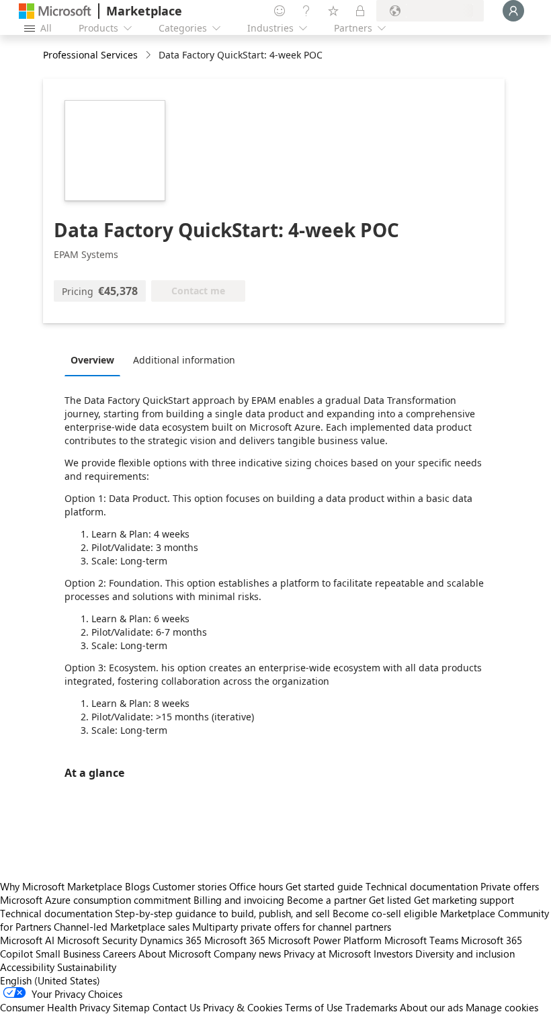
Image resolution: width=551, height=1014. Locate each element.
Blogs (137, 886)
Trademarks (371, 1007)
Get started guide (324, 886)
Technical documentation (422, 886)
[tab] (96, 359)
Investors (393, 953)
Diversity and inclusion (465, 953)
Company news (247, 953)
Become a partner (326, 899)
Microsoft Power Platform (325, 940)
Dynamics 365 (171, 940)
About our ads (431, 1007)
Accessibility (27, 967)
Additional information (184, 359)
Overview (92, 359)
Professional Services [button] (90, 54)
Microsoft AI (27, 940)
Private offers (509, 886)
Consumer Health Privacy (55, 1007)
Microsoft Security (97, 940)
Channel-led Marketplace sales (121, 926)
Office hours (256, 886)
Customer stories (189, 886)
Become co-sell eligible (385, 913)
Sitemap (131, 1007)
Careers (119, 953)
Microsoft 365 (234, 940)
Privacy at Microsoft (327, 953)
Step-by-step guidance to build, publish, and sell (222, 913)
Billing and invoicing (239, 899)
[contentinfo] (149, 55)
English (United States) (50, 980)
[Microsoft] (55, 11)
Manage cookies (502, 1007)
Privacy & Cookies (242, 1007)
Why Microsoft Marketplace (61, 886)
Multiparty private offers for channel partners (291, 926)
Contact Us (176, 1007)
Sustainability (86, 967)
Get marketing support (464, 899)
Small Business (68, 953)
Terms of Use (314, 1007)
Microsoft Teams (421, 940)
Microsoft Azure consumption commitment (97, 899)
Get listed (390, 899)
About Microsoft (174, 953)
